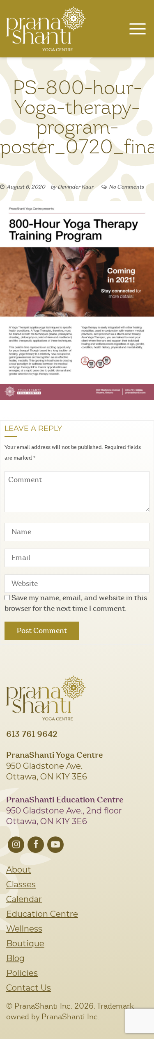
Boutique (25, 943)
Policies (22, 973)
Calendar (24, 899)
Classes (21, 884)
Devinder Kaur (75, 187)
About (18, 870)
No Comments (126, 187)
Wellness (24, 929)
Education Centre (42, 914)
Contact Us (28, 988)
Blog (15, 958)
